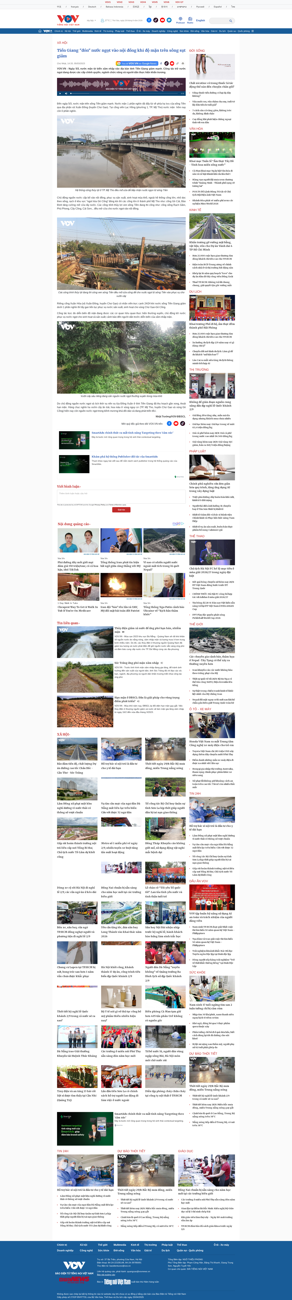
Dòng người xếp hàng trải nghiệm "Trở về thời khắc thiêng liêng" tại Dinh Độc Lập (213, 963)
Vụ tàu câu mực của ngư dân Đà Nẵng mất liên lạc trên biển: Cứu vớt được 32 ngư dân (120, 808)
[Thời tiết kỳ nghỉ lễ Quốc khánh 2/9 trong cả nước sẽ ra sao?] (77, 997)
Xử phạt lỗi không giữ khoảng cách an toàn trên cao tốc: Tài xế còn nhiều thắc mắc (213, 784)
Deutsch (92, 6)
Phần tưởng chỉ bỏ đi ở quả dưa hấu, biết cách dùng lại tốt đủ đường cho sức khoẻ (213, 1035)
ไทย (233, 6)
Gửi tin (121, 509)
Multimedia (87, 31)
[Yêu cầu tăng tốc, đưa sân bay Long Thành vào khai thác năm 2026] (121, 912)
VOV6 (166, 2)
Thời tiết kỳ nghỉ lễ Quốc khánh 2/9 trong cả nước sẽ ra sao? (76, 1016)
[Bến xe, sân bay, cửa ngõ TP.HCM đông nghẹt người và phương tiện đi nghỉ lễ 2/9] (77, 912)
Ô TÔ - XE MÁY (200, 709)
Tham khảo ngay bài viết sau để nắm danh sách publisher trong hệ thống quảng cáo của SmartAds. (134, 462)
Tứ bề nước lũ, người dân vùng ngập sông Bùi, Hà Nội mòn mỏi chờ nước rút (164, 1056)
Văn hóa (205, 31)
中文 (59, 6)
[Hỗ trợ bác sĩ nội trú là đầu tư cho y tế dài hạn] (121, 749)
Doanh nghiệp (158, 31)
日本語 (136, 6)
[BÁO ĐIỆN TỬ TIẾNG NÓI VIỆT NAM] (68, 20)
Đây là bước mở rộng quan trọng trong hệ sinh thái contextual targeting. (126, 437)
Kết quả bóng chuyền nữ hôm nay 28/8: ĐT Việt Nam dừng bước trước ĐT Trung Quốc (213, 585)
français (75, 6)
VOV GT (179, 2)
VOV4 (143, 2)
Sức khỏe (184, 31)
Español (218, 6)
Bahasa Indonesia (114, 6)
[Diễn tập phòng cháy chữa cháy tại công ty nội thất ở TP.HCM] (165, 1076)
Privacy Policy (100, 505)
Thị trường (108, 31)
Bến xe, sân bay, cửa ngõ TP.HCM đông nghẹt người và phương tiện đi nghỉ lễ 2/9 (75, 932)
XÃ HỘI (62, 42)
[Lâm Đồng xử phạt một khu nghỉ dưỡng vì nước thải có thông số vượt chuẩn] (77, 789)
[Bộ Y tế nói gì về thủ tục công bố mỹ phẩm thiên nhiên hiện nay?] (121, 997)
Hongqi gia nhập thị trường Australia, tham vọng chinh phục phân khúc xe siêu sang (212, 772)
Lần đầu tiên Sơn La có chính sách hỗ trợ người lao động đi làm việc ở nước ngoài (119, 1096)
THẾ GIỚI (196, 624)
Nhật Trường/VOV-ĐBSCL (171, 416)
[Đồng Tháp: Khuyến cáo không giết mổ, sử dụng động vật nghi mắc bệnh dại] (165, 828)
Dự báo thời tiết (203, 1053)
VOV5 (155, 2)
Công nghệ (172, 31)
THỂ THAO (197, 536)
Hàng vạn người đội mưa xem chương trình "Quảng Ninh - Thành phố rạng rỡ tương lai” (213, 182)
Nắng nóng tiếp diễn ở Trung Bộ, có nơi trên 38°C (147, 1226)
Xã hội (68, 31)
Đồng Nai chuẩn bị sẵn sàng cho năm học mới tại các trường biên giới (121, 892)
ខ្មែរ (150, 6)
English (200, 20)
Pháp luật (119, 31)
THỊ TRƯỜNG (199, 369)
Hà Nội (90, 20)
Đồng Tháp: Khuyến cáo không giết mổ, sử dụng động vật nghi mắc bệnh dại (165, 848)
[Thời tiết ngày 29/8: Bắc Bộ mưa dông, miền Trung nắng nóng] (165, 749)
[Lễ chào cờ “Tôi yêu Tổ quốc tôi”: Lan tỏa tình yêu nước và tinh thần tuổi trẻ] (165, 873)
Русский (200, 6)
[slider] (124, 93)
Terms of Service (115, 505)
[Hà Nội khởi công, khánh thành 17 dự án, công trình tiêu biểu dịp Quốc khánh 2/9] (121, 952)
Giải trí (214, 31)
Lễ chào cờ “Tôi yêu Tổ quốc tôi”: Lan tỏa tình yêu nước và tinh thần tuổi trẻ (163, 892)
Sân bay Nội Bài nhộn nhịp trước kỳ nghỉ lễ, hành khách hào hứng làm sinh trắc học (163, 932)
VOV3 (131, 2)
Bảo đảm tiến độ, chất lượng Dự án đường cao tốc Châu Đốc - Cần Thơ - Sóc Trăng (76, 768)
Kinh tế (98, 31)
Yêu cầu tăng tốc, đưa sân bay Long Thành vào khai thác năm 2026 (121, 932)
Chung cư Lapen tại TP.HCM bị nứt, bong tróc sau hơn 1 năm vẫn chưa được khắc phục (76, 972)
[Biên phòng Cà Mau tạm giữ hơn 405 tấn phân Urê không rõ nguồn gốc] (165, 997)
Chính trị (59, 31)
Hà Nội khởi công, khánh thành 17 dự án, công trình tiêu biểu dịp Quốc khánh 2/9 (120, 972)
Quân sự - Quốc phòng (239, 31)
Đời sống (195, 31)
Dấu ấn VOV (198, 881)
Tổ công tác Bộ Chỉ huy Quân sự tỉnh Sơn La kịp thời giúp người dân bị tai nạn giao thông (165, 808)
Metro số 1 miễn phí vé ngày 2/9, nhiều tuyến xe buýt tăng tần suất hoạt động (119, 848)
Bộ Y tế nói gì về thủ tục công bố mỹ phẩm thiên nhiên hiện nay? (121, 1016)
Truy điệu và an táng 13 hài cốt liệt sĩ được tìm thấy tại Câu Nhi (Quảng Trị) (76, 1096)
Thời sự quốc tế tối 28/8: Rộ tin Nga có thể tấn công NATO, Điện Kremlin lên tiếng (212, 682)
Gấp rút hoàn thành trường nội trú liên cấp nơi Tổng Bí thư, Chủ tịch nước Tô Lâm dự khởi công (213, 871)
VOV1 (108, 2)
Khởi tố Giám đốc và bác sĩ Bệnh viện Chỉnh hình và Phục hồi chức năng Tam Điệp (213, 517)
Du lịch (222, 31)
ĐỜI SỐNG (197, 50)
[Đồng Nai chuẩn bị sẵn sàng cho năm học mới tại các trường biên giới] (121, 873)
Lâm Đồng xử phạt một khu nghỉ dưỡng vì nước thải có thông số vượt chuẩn (74, 808)
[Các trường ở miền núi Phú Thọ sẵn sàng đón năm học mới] (121, 1036)
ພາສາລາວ (182, 6)
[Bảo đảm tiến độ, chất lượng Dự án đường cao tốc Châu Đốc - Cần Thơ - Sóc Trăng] (77, 749)
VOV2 (119, 2)
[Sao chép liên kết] (177, 63)
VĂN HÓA (196, 128)
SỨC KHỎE (197, 972)
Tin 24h (195, 793)
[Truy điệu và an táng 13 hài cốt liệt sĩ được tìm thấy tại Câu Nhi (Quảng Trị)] (77, 1076)
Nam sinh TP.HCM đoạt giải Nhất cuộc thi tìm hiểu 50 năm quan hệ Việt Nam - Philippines (213, 930)
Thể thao (130, 31)
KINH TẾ (195, 210)
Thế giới (76, 31)
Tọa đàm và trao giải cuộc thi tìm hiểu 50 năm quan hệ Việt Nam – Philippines (212, 942)
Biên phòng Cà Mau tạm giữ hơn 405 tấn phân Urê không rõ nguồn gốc (163, 1016)
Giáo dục (185, 1151)
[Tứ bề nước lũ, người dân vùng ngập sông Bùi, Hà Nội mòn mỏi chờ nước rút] (165, 1036)
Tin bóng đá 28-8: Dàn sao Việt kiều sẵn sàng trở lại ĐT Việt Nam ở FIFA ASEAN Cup (213, 606)
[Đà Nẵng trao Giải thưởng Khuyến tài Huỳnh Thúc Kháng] (77, 1036)
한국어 (164, 6)
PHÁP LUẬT (197, 451)
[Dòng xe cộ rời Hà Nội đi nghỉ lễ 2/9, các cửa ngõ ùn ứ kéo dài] (77, 873)
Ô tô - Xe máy (143, 31)
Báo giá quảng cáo (106, 1274)
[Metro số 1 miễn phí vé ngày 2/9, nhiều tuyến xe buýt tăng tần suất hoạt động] (121, 828)
